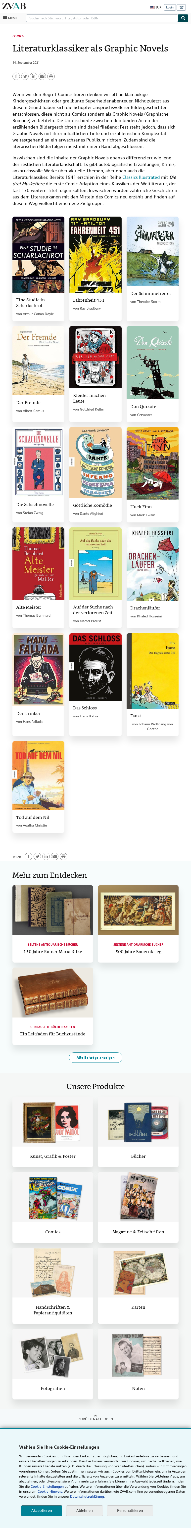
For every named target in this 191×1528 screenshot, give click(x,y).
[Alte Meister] (38, 563)
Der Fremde (28, 403)
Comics (18, 36)
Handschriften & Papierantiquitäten (53, 1310)
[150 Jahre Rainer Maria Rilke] (52, 910)
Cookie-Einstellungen (47, 1486)
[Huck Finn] (153, 463)
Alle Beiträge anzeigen (96, 1057)
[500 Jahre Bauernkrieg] (138, 910)
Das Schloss (85, 708)
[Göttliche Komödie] (95, 462)
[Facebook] (16, 76)
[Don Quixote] (153, 362)
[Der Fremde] (38, 360)
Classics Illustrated (141, 177)
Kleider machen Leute (89, 398)
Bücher (138, 1156)
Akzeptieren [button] (41, 1510)
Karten (138, 1307)
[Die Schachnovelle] (38, 462)
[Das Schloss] (95, 667)
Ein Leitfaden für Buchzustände (52, 1034)
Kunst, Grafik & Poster (53, 1156)
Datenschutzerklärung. (87, 1496)
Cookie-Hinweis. (50, 1491)
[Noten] (138, 1354)
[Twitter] (25, 76)
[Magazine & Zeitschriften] (138, 1197)
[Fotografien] (52, 1354)
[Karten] (138, 1273)
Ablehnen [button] (84, 1510)
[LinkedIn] (33, 76)
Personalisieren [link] (130, 1510)
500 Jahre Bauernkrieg (138, 952)
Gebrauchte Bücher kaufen (52, 1027)
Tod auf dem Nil (32, 817)
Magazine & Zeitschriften (138, 1232)
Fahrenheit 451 (89, 300)
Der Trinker (28, 713)
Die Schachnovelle (35, 505)
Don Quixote (143, 407)
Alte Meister (28, 607)
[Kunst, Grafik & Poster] (52, 1122)
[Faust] (153, 671)
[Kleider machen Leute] (95, 357)
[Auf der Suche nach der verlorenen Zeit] (95, 563)
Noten (138, 1389)
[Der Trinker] (38, 669)
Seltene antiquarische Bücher (53, 945)
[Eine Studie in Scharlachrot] (38, 255)
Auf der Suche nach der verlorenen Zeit (93, 610)
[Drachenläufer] (153, 564)
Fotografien (53, 1389)
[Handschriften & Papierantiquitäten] (52, 1273)
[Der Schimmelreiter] (153, 251)
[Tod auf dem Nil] (38, 775)
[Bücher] (138, 1122)
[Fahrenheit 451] (95, 255)
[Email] (42, 76)
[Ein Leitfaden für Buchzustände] (52, 993)
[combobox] (102, 18)
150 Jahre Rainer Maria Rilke (52, 952)
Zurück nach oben (95, 1419)
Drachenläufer (145, 608)
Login (170, 7)
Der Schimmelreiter (150, 293)
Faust (135, 716)
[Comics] (52, 1197)
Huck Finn (141, 507)
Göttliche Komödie (92, 505)
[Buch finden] (183, 18)
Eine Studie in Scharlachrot (30, 303)
